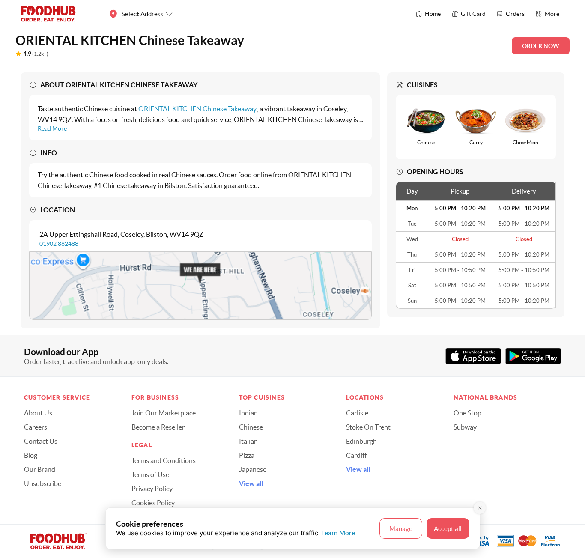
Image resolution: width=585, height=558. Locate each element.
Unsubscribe (42, 483)
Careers (35, 427)
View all (251, 483)
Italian (248, 441)
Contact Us (40, 441)
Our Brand (39, 469)
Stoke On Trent (368, 427)
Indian (248, 413)
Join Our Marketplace (163, 413)
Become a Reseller (158, 427)
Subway (465, 427)
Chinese (251, 427)
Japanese (252, 469)
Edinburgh (361, 441)
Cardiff (356, 455)
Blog (30, 455)
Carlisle (357, 413)
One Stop (467, 413)
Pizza (246, 455)
